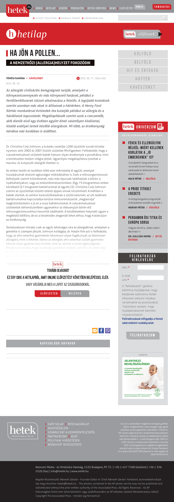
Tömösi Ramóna (15, 78)
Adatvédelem (58, 428)
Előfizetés (126, 8)
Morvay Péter (136, 207)
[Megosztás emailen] (95, 330)
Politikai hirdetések (64, 440)
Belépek (75, 293)
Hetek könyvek (97, 8)
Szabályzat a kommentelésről (71, 432)
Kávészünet (36, 78)
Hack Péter (135, 178)
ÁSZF (74, 436)
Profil (139, 7)
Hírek (39, 8)
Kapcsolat (56, 424)
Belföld (150, 178)
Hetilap (51, 8)
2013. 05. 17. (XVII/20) (93, 78)
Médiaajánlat (78, 424)
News (113, 8)
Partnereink (57, 436)
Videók (63, 8)
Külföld (154, 207)
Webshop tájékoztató (65, 444)
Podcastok (77, 8)
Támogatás (162, 7)
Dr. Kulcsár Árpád (139, 236)
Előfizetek (49, 293)
